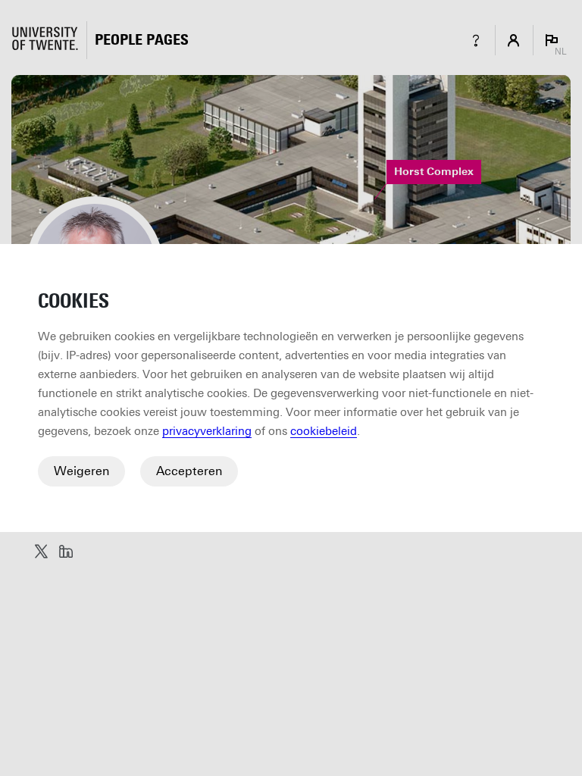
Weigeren (81, 471)
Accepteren (189, 471)
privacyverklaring (207, 431)
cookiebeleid (323, 431)
